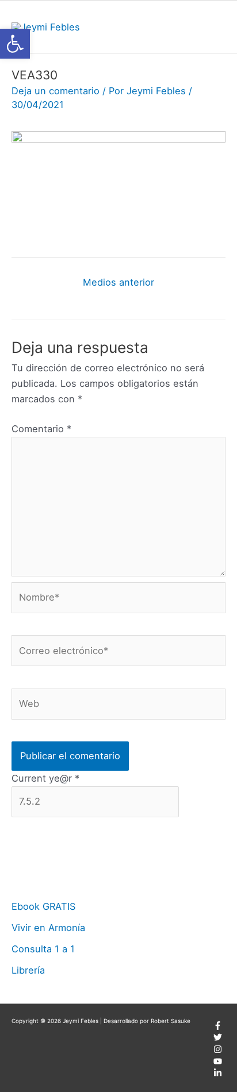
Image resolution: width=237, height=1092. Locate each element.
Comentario (41, 429)
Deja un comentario (56, 91)
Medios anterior (118, 282)
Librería (28, 970)
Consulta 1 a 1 (43, 949)
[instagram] (217, 1051)
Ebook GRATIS (43, 906)
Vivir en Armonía (48, 927)
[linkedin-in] (217, 1074)
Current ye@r (45, 778)
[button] (15, 44)
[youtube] (217, 1063)
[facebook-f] (217, 1027)
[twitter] (217, 1039)
